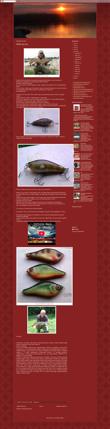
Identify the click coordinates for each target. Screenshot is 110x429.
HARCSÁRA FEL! (85, 183)
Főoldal (41, 406)
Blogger (61, 418)
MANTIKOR (83, 143)
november (77, 53)
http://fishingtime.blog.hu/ (79, 87)
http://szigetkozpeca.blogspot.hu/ (81, 84)
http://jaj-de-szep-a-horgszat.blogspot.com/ (83, 89)
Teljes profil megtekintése (78, 231)
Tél (81, 172)
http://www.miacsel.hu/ (78, 86)
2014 (75, 47)
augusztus (77, 59)
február (77, 71)
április (76, 67)
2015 (75, 45)
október (77, 55)
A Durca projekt (84, 133)
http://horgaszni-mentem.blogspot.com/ (82, 96)
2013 (75, 49)
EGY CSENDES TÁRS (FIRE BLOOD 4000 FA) (86, 163)
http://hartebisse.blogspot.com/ (80, 94)
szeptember (78, 57)
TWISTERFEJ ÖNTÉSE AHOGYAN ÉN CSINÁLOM (87, 105)
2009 (75, 78)
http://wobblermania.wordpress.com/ (81, 82)
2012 (75, 51)
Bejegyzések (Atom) (27, 408)
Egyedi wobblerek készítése (80, 115)
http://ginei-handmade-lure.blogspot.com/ (83, 91)
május (76, 65)
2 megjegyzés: (36, 402)
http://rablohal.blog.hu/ (78, 98)
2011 (75, 76)
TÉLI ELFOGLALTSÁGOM (87, 154)
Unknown (76, 229)
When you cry (22, 44)
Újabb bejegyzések (21, 406)
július (76, 61)
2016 (75, 43)
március (77, 69)
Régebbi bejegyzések (61, 406)
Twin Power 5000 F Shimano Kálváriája (85, 124)
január (76, 73)
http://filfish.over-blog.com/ (79, 93)
